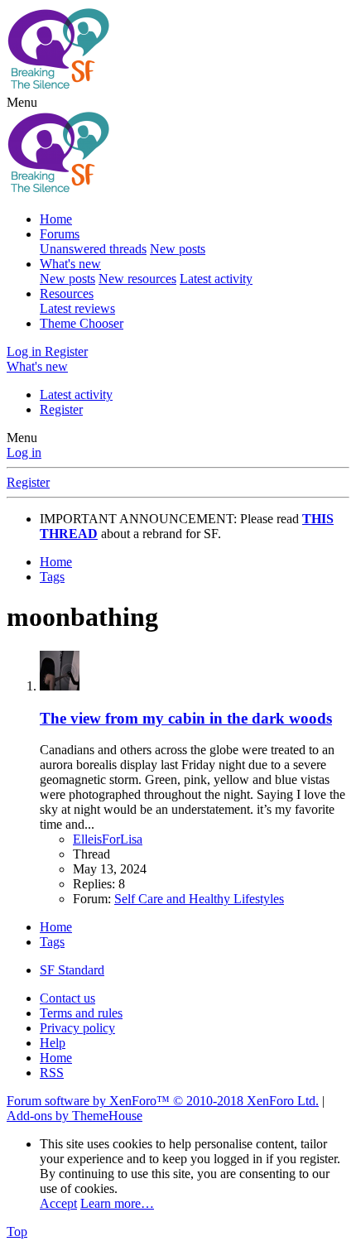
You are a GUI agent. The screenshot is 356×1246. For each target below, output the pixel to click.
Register (61, 409)
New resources (137, 279)
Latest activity (216, 279)
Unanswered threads (93, 249)
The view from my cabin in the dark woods (186, 718)
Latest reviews (77, 308)
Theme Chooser (81, 323)
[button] (22, 102)
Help (52, 1043)
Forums (59, 234)
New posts (177, 249)
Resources (67, 293)
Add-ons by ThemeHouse (74, 1116)
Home (56, 219)
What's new (70, 264)
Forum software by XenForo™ (163, 1101)
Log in (24, 452)
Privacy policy (77, 1028)
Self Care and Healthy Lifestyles (199, 899)
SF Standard (72, 970)
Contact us (67, 998)
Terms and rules (81, 1013)
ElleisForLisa (107, 839)
